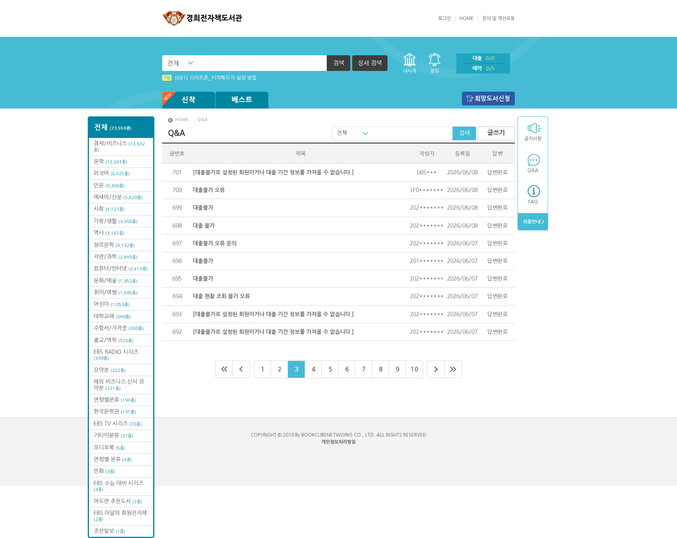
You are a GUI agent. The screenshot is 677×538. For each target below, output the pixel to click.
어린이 (112, 304)
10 (414, 369)
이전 (241, 369)
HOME (467, 18)
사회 (109, 209)
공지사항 (532, 138)
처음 (224, 369)
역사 (109, 232)
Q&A (532, 170)
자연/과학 (116, 256)
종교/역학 (114, 340)
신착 (189, 99)
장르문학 (114, 245)
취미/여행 (116, 292)
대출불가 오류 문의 (215, 243)
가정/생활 (116, 221)
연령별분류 (115, 399)
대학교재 (112, 316)
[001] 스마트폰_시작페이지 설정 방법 (210, 77)
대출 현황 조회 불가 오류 (221, 296)
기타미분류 (113, 435)
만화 (104, 471)
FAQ (533, 201)
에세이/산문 (118, 197)
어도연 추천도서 (118, 501)
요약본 (110, 370)
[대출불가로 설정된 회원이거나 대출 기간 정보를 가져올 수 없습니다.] (273, 172)
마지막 (453, 369)
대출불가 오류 (209, 190)
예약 (483, 68)
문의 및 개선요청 (498, 18)
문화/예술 (116, 280)
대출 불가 (204, 225)
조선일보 (109, 531)
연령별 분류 (113, 459)
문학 (110, 161)
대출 (483, 58)
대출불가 (203, 207)
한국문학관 (115, 411)
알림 (434, 71)
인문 (109, 185)
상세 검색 (370, 63)
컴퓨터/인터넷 (121, 268)
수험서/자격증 (119, 328)
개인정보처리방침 (338, 442)
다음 (436, 369)
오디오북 (109, 447)
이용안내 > (533, 221)
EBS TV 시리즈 (118, 423)
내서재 (409, 71)
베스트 (242, 99)
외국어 (112, 173)
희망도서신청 (492, 98)
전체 (173, 63)
